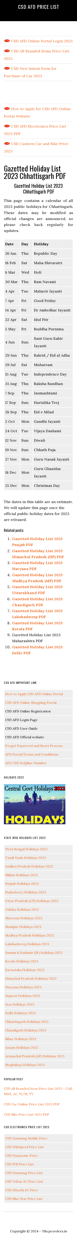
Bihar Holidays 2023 (20, 1039)
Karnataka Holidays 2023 (24, 970)
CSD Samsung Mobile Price (26, 1138)
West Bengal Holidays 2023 (26, 849)
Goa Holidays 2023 (19, 1004)
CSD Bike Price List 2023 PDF (26, 1114)
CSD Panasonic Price (21, 1155)
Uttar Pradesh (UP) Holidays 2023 (31, 901)
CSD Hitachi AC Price (21, 1190)
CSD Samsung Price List (24, 1173)
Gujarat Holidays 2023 (22, 996)
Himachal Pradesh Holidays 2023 (30, 978)
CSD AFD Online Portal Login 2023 (41, 41)
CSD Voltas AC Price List (24, 1181)
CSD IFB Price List (19, 1164)
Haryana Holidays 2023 (23, 987)
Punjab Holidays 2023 (22, 883)
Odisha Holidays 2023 (22, 909)
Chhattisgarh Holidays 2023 (26, 1022)
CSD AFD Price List (38, 6)
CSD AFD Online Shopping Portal (30, 702)
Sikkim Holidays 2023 (21, 875)
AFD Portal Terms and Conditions (31, 754)
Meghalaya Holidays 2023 (25, 1065)
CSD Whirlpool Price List (24, 1147)
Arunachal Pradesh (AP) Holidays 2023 (34, 1056)
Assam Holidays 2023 (21, 1047)
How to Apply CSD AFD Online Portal (34, 694)
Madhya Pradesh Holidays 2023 (29, 935)
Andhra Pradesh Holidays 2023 (29, 866)
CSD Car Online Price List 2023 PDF (32, 1104)
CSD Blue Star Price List (24, 1199)
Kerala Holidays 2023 (21, 961)
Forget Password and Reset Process (34, 746)
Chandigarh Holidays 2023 (25, 1030)
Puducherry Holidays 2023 (25, 892)
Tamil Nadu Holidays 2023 (25, 858)
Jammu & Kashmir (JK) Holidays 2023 (33, 953)
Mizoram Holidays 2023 (23, 918)
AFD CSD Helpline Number (26, 763)
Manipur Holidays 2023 (23, 927)
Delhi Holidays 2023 (20, 1013)
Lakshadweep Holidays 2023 (27, 944)
